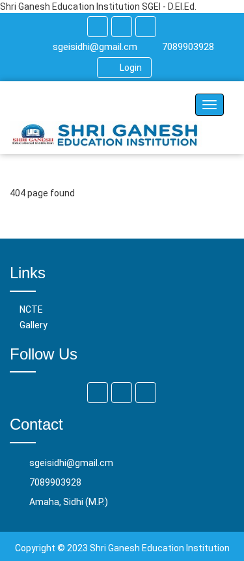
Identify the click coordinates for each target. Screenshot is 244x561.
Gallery (33, 325)
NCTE (31, 309)
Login (131, 67)
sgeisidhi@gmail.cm (95, 47)
